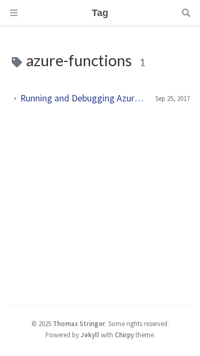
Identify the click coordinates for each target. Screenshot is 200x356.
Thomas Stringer (79, 323)
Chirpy (124, 334)
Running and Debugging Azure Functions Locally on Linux (83, 98)
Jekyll (90, 334)
